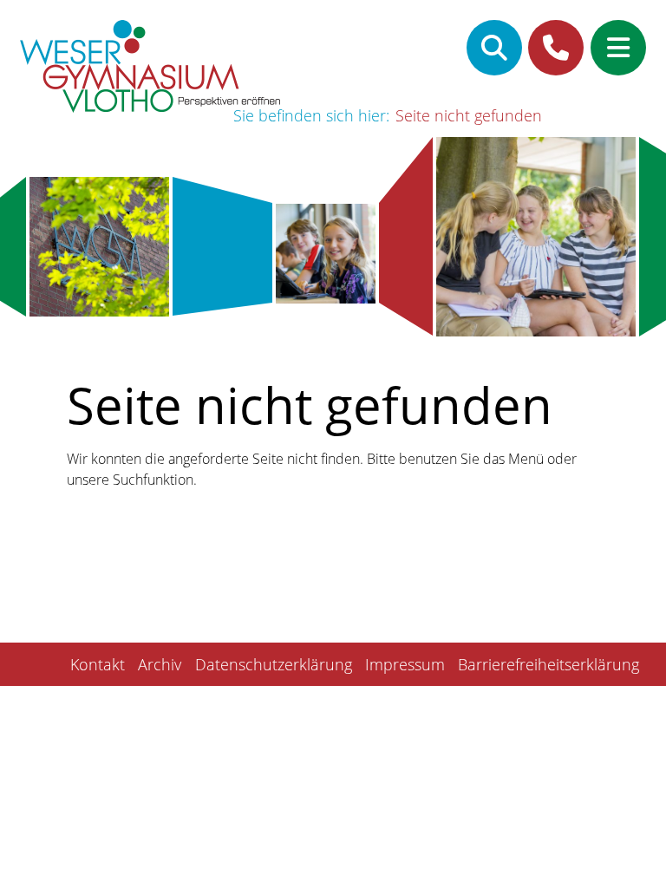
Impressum (405, 664)
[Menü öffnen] (618, 47)
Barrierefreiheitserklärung (548, 664)
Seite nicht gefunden (468, 115)
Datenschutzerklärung (273, 664)
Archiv (159, 664)
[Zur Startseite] (150, 69)
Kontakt (97, 664)
